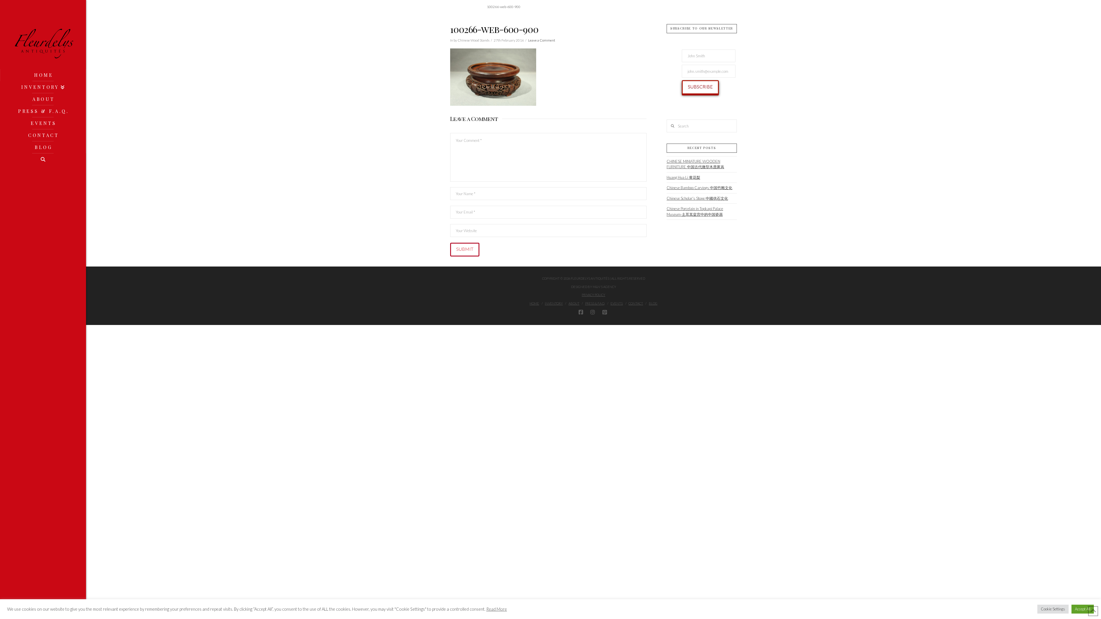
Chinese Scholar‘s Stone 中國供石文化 (697, 198)
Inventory (554, 303)
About (574, 303)
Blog (653, 303)
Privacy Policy (593, 295)
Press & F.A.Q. (595, 303)
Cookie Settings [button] (1053, 609)
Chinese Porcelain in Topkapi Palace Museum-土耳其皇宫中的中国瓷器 (695, 211)
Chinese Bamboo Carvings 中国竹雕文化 (699, 187)
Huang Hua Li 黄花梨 (683, 177)
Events (616, 303)
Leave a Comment (541, 40)
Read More (496, 609)
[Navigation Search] (43, 159)
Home (534, 303)
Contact (635, 303)
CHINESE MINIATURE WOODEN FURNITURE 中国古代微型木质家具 (695, 164)
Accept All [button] (1082, 609)
